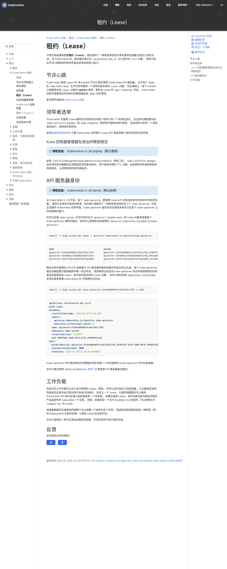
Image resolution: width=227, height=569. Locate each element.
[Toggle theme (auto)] (222, 5)
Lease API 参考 (203, 36)
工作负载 (195, 80)
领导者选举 (196, 63)
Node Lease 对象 (74, 99)
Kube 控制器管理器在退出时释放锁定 (206, 69)
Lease (133, 59)
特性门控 (93, 369)
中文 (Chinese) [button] (203, 4)
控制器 (132, 388)
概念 (71, 38)
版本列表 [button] (182, 4)
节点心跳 (195, 59)
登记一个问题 (202, 47)
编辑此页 (199, 39)
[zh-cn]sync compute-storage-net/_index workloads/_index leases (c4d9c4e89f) (137, 460)
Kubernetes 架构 (87, 38)
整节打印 (199, 52)
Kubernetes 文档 (56, 38)
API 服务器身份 (198, 75)
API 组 (121, 59)
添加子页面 (200, 43)
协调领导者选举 (60, 132)
